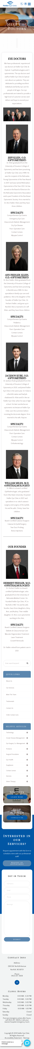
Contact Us (9, 708)
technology (10, 732)
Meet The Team (11, 694)
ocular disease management (15, 738)
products (9, 749)
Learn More (17, 797)
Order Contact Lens (12, 715)
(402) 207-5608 (17, 976)
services (8, 776)
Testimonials (10, 701)
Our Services (10, 688)
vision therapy (11, 781)
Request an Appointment (17, 863)
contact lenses (11, 770)
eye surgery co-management (15, 743)
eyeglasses (9, 765)
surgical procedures (12, 754)
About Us (9, 681)
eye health (9, 760)
